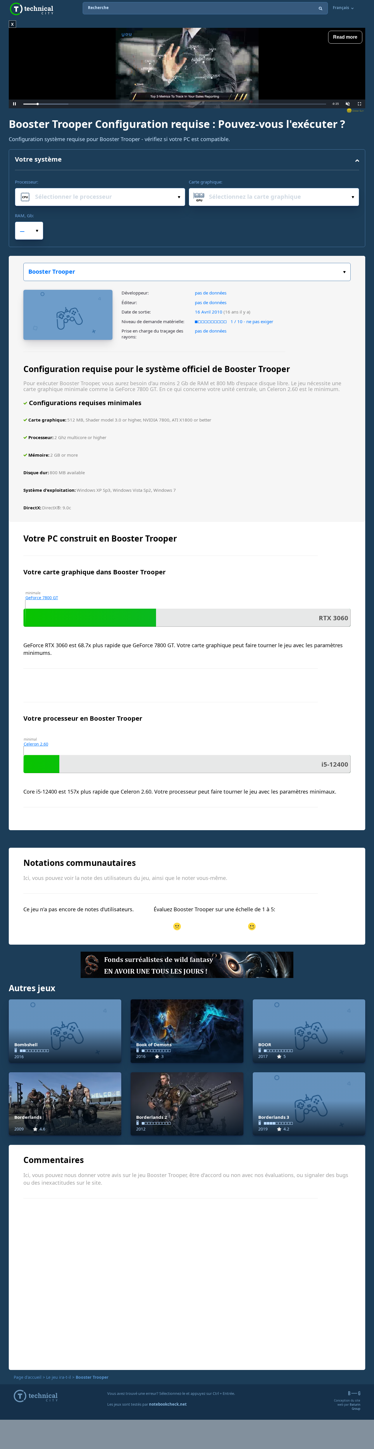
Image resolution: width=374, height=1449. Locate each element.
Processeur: (26, 182)
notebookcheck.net (168, 1404)
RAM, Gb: (24, 215)
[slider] (174, 104)
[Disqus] (187, 1283)
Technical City (31, 9)
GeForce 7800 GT (41, 597)
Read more (345, 37)
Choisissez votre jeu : (187, 272)
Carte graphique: (205, 182)
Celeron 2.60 (36, 744)
